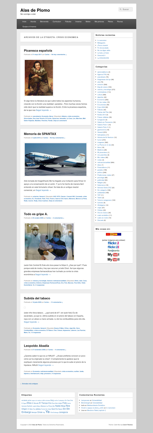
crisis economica (73, 116)
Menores (72, 198)
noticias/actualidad (59, 281)
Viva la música (102, 212)
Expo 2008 (101, 107)
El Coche (48, 118)
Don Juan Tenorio (39, 118)
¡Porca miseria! (102, 45)
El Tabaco (49, 330)
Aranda (33, 21)
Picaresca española (38, 50)
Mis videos (101, 157)
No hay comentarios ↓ (59, 54)
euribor (76, 371)
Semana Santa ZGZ (104, 187)
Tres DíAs (77, 283)
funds (82, 371)
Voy (44, 412)
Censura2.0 (101, 55)
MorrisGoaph (85, 403)
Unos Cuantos (43, 201)
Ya (33, 285)
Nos (68, 405)
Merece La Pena (81, 198)
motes (99, 160)
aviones (47, 400)
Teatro (99, 197)
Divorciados (28, 118)
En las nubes (102, 102)
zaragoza (63, 412)
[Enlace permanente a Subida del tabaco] (25, 309)
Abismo (64, 116)
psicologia (100, 177)
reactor (30, 201)
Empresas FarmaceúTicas (51, 283)
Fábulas (68, 21)
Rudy (36, 201)
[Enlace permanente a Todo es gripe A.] (49, 262)
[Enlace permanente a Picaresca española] (39, 97)
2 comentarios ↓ (58, 218)
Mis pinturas (99, 21)
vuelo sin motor (102, 218)
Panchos (44, 120)
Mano (26, 332)
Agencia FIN (101, 74)
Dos (71, 400)
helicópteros (101, 135)
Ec (33, 198)
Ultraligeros (101, 205)
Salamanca (101, 185)
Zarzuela (100, 220)
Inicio (24, 21)
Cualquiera (61, 400)
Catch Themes (128, 425)
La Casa (69, 118)
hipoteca (27, 373)
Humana (24, 406)
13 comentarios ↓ (57, 302)
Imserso (78, 21)
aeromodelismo (102, 72)
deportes (100, 97)
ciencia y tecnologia (39, 281)
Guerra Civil (59, 198)
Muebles (38, 120)
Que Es (54, 408)
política (99, 172)
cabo (80, 281)
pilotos (38, 409)
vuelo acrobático (103, 215)
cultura (99, 94)
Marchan (79, 118)
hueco (66, 198)
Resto (60, 409)
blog (52, 400)
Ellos (29, 402)
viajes (99, 207)
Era (62, 283)
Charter (63, 196)
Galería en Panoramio (104, 122)
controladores (102, 92)
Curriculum (57, 21)
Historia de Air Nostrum (105, 137)
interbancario (35, 373)
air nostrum (38, 400)
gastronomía (101, 130)
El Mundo (35, 403)
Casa (85, 281)
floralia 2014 (101, 114)
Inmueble (63, 118)
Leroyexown (85, 400)
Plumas (120, 21)
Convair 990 (71, 196)
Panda (50, 120)
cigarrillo (72, 328)
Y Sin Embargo (54, 412)
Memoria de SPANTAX (40, 133)
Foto (47, 198)
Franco (52, 198)
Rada (25, 201)
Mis (53, 406)
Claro (78, 328)
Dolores (39, 283)
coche (56, 400)
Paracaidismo (102, 167)
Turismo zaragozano (104, 200)
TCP (98, 195)
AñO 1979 (56, 196)
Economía (45, 116)
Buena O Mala (59, 328)
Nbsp (63, 405)
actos (30, 400)
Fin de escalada (102, 48)
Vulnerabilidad (97, 400)
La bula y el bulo (103, 53)
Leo (74, 118)
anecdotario (37, 116)
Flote (43, 198)
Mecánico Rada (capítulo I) (96, 410)
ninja (42, 373)
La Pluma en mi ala (104, 145)
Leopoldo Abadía (36, 345)
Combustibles (28, 330)
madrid (35, 406)
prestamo (47, 373)
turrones (100, 202)
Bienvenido (44, 21)
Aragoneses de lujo (104, 79)
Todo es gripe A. (36, 214)
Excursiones (101, 104)
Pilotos (110, 21)
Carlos (47, 54)
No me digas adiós (103, 50)
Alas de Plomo (35, 10)
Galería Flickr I (102, 124)
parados (100, 170)
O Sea (30, 409)
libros (51, 116)
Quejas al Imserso (29, 26)
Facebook (38, 198)
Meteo (88, 21)
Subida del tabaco (37, 298)
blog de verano (102, 87)
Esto (56, 403)
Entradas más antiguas (29, 384)
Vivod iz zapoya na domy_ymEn (92, 408)
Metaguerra (101, 43)
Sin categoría (102, 190)
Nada (57, 405)
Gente (69, 403)
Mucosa (70, 283)
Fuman (59, 330)
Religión (100, 182)
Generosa (55, 118)
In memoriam (102, 40)
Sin (64, 408)
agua (33, 400)
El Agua (24, 403)
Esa (53, 403)
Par (34, 409)
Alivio (76, 281)
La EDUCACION (103, 58)
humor (99, 140)
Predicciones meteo (104, 175)
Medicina (100, 150)
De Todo (67, 400)
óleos (99, 165)
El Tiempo (43, 403)
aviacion (36, 196)
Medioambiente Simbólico (96, 405)
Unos (39, 412)
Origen (24, 408)
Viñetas (100, 210)
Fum (55, 330)
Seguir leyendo (43, 110)
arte (98, 82)
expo (60, 403)
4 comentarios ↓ (60, 350)
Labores (73, 330)
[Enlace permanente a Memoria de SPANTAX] (55, 177)
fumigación (101, 119)
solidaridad (101, 192)
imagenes (100, 142)
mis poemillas (102, 155)
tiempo (34, 412)
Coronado (79, 196)
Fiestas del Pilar (103, 112)
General (42, 196)
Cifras (66, 328)
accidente (24, 400)
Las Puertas (81, 330)
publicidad (100, 180)
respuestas (40, 285)
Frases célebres (103, 117)
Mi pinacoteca (102, 152)
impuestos (66, 330)
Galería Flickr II (102, 127)
